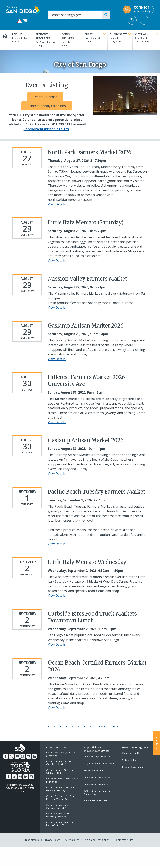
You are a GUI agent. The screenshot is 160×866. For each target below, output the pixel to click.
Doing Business (67, 36)
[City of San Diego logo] (23, 10)
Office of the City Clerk (96, 784)
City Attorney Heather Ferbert (100, 763)
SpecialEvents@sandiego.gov (46, 129)
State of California (131, 759)
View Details (57, 204)
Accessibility (72, 840)
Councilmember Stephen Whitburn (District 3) (59, 771)
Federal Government (133, 766)
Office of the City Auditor (97, 777)
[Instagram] (22, 756)
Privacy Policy (52, 840)
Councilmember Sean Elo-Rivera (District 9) (60, 824)
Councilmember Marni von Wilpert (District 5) (60, 789)
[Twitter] (11, 756)
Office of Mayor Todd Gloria (98, 756)
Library (88, 34)
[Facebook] (5, 756)
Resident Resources (43, 36)
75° (23, 20)
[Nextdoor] (28, 756)
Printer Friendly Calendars (47, 106)
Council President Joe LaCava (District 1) (61, 754)
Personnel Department (96, 800)
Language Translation (97, 840)
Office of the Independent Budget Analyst (97, 792)
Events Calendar (45, 97)
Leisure (17, 34)
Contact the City (124, 840)
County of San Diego (132, 752)
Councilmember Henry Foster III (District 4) (62, 780)
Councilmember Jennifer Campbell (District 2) (59, 763)
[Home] (5, 40)
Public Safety (119, 34)
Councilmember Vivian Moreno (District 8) (58, 815)
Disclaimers (32, 840)
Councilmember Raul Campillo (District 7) (57, 806)
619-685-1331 (62, 124)
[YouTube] (17, 756)
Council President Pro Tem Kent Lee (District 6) (60, 798)
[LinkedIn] (34, 756)
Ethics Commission (94, 770)
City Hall (141, 34)
